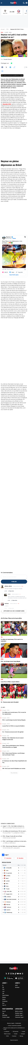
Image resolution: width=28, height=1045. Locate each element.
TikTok (7, 1036)
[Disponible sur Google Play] (9, 978)
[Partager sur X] (6, 67)
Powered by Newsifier (14, 1040)
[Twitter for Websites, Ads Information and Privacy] (25, 269)
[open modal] (26, 3)
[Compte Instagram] (11, 973)
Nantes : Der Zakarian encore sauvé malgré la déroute (13, 738)
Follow (14, 238)
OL (2, 637)
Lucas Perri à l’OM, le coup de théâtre (13, 726)
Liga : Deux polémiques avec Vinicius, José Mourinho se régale (13, 746)
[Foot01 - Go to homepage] (14, 968)
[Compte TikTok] (15, 973)
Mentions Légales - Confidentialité (14, 1023)
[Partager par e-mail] (2, 71)
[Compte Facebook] (9, 973)
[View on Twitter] (25, 237)
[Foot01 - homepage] (14, 3)
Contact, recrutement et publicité (14, 1025)
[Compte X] (6, 973)
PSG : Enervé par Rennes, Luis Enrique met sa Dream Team (13, 754)
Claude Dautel (7, 59)
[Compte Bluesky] (20, 973)
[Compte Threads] (22, 973)
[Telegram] (10, 67)
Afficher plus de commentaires (14, 611)
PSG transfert (15, 1031)
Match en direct (7, 1033)
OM (2, 679)
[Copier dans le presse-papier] (14, 67)
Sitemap (21, 1036)
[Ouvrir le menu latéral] (1, 3)
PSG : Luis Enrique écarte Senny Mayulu (13, 720)
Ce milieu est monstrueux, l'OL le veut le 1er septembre (14, 713)
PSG (2, 32)
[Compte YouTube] (18, 973)
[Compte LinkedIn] (13, 973)
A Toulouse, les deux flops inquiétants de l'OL (14, 761)
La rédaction (6, 1031)
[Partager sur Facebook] (2, 67)
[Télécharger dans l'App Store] (19, 978)
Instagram (23, 1033)
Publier (14, 581)
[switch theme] (24, 3)
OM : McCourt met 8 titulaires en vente (13, 768)
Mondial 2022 (7, 104)
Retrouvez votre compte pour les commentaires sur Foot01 (14, 1028)
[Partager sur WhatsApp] (11, 63)
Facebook (14, 1036)
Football (23, 1031)
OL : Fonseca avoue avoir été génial (12, 732)
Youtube (15, 1033)
